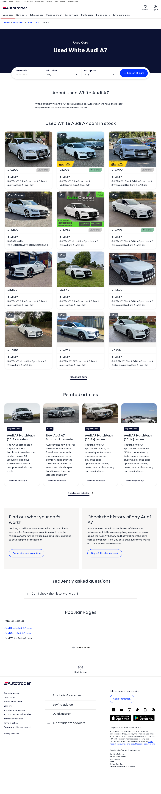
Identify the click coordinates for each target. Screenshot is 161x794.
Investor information (14, 710)
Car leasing (87, 15)
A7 (37, 22)
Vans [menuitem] (10, 2)
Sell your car (36, 15)
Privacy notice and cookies (17, 714)
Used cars (8, 15)
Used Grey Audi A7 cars (17, 633)
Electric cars (103, 15)
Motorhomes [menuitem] (27, 2)
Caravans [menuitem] (39, 2)
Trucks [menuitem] (49, 2)
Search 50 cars (135, 73)
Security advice (11, 693)
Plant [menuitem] (62, 2)
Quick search (62, 714)
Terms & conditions (13, 719)
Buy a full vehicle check (104, 553)
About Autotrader (13, 702)
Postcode (21, 70)
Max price (90, 70)
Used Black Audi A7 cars (18, 628)
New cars (21, 15)
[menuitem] (8, 15)
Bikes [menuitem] (17, 2)
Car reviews (71, 15)
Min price (51, 70)
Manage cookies (11, 734)
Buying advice (63, 704)
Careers (8, 706)
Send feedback (121, 699)
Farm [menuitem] (56, 2)
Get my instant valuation (27, 553)
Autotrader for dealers (69, 723)
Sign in (155, 10)
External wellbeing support (17, 727)
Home (7, 22)
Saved (145, 10)
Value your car (54, 15)
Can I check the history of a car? (54, 593)
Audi (29, 22)
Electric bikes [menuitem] (72, 2)
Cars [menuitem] (5, 2)
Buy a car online (121, 15)
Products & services (67, 695)
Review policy (11, 723)
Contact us (9, 698)
